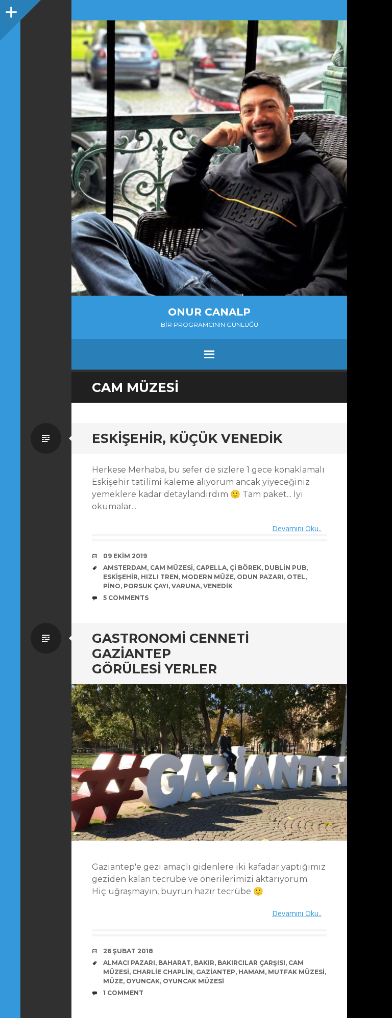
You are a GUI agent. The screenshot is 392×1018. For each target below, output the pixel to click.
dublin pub (285, 567)
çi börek (245, 567)
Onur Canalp (209, 312)
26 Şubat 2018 (128, 951)
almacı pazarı (129, 963)
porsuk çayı (146, 586)
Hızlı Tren (160, 577)
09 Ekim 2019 (125, 556)
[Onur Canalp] (209, 158)
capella (211, 567)
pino (111, 586)
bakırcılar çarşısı (251, 963)
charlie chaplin (162, 972)
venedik (218, 586)
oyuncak (143, 981)
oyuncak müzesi (193, 981)
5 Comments (126, 598)
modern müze (208, 577)
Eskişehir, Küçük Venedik (187, 438)
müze (113, 981)
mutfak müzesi (296, 972)
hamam (251, 972)
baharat (174, 963)
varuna (186, 586)
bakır (204, 963)
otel (296, 577)
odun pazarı (260, 577)
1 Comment (123, 993)
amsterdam (125, 567)
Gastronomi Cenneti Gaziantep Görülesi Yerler (170, 653)
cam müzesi (171, 567)
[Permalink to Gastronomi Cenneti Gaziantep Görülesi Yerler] (209, 762)
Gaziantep (215, 972)
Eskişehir (120, 577)
